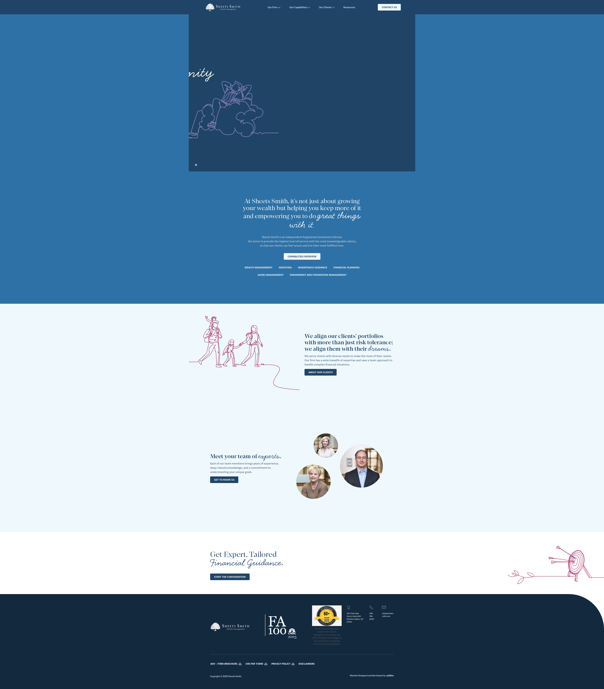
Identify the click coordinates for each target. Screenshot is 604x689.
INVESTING (285, 267)
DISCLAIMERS (307, 663)
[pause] (196, 165)
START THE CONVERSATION (230, 577)
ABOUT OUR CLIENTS (320, 372)
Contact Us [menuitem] (389, 7)
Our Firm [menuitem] (273, 7)
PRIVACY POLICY (280, 663)
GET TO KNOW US (224, 479)
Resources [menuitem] (349, 7)
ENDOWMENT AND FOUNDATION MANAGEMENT (318, 275)
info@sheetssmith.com (388, 615)
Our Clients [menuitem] (325, 7)
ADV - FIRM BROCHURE (223, 663)
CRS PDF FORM (254, 663)
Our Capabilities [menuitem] (298, 7)
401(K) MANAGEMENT (271, 275)
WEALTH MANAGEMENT (258, 267)
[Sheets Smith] (223, 7)
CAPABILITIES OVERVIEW (302, 256)
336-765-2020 (371, 616)
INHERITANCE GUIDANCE (312, 267)
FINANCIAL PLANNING (346, 267)
